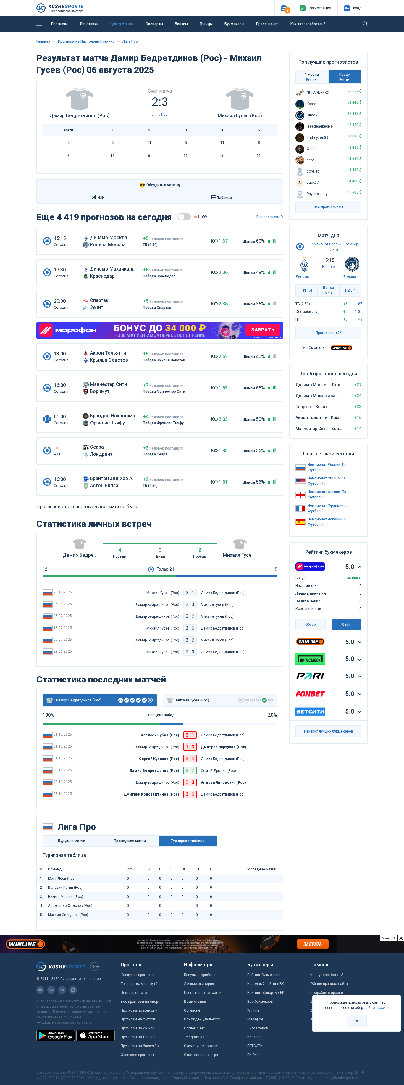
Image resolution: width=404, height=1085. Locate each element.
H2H (101, 198)
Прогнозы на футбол (138, 1019)
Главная (43, 41)
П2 (350, 290)
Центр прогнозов (135, 993)
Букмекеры (234, 24)
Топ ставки (89, 24)
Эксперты (154, 24)
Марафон (255, 1019)
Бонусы (181, 24)
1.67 (358, 304)
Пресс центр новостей (203, 993)
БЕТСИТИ (255, 1046)
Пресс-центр (267, 24)
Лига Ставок (257, 1028)
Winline (253, 1010)
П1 (306, 290)
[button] (283, 8)
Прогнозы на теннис (138, 1037)
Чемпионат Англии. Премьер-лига (329, 492)
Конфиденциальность (202, 1019)
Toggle (184, 216)
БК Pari (253, 1055)
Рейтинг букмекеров (264, 975)
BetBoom (255, 1037)
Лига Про (130, 41)
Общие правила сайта (329, 984)
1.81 (358, 312)
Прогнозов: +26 (329, 333)
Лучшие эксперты (199, 984)
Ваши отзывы (195, 1001)
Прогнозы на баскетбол (141, 1046)
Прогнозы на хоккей (137, 1028)
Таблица (224, 198)
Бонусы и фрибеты (199, 975)
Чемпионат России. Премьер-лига (329, 465)
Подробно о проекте (327, 993)
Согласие (192, 1010)
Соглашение (194, 1028)
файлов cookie (376, 1008)
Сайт (346, 624)
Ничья (328, 290)
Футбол (316, 470)
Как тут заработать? (307, 24)
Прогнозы (59, 24)
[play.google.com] (55, 1035)
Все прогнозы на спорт (140, 1001)
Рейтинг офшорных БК (266, 993)
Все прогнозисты (328, 207)
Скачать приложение (201, 1046)
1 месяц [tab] (312, 77)
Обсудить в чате (157, 185)
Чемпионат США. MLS (326, 478)
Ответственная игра (201, 1055)
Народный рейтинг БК (265, 984)
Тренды (206, 24)
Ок (356, 1021)
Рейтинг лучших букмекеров (328, 731)
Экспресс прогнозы (137, 1055)
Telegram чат (195, 1037)
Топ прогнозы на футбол (141, 984)
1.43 (358, 319)
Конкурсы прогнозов (138, 975)
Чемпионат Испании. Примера (329, 519)
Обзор (310, 624)
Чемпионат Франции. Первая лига (329, 505)
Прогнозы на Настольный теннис (86, 41)
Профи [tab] (345, 77)
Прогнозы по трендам (139, 1010)
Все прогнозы (268, 217)
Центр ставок (122, 24)
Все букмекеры (260, 1001)
